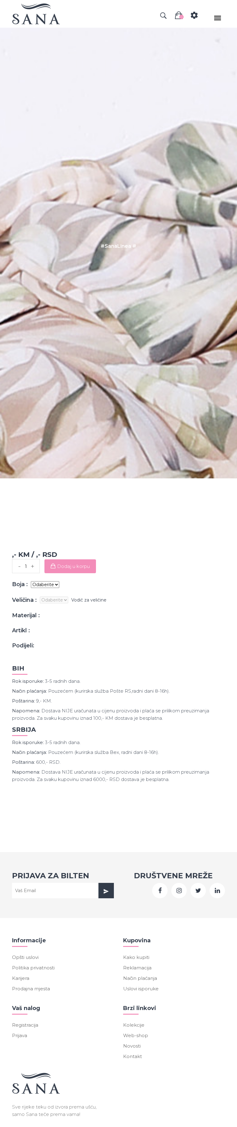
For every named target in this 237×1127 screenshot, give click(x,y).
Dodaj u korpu (73, 566)
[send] (106, 890)
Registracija (25, 1025)
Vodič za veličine (88, 600)
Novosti (132, 1046)
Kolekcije (133, 1025)
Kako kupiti (136, 957)
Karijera (20, 978)
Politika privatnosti (33, 968)
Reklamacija (137, 968)
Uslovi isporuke (141, 989)
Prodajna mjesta (31, 989)
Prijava (19, 1035)
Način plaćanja (140, 978)
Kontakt (132, 1056)
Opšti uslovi (25, 957)
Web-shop (135, 1035)
